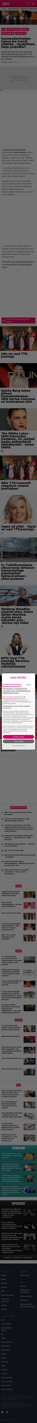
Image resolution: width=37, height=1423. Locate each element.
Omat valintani (18, 741)
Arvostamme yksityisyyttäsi (11, 684)
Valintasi (28, 685)
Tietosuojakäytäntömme (18, 745)
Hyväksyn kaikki (18, 737)
